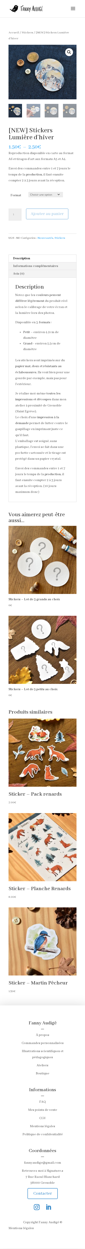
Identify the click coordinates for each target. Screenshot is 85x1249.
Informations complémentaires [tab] (35, 266)
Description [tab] (21, 258)
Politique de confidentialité (42, 1134)
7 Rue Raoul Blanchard (43, 1177)
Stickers (27, 32)
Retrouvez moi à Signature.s (42, 1171)
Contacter (42, 1193)
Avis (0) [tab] (18, 274)
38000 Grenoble (42, 1183)
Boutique (42, 1073)
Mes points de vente (42, 1110)
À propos (42, 1035)
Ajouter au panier (47, 214)
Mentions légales (42, 1126)
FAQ (42, 1102)
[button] (69, 52)
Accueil (13, 32)
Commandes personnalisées (43, 1043)
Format (15, 195)
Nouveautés (45, 238)
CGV (42, 1118)
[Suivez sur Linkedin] (48, 1207)
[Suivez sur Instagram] (36, 1207)
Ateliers (42, 1065)
